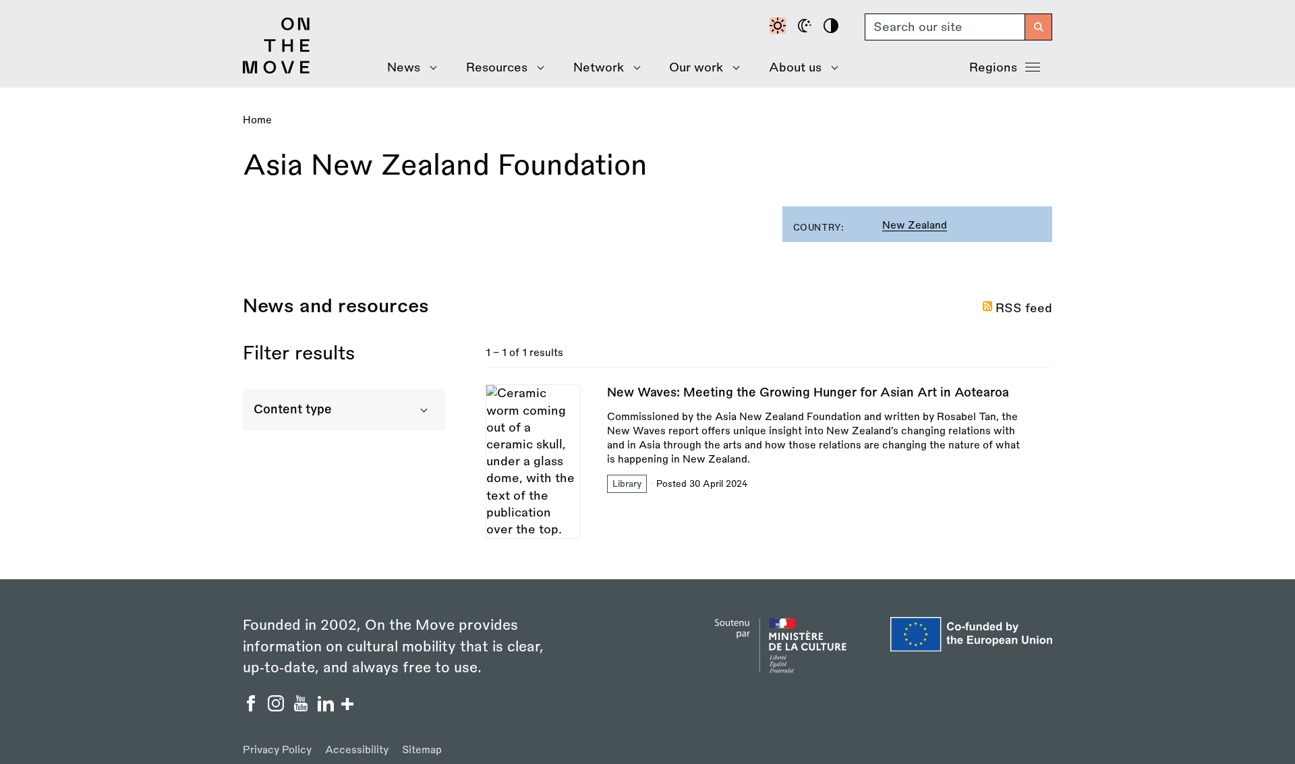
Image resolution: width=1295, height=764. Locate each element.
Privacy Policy (277, 750)
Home (257, 120)
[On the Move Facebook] (252, 707)
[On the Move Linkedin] (327, 707)
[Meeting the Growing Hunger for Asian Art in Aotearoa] (769, 461)
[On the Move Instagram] (277, 707)
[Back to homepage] (276, 70)
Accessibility (356, 750)
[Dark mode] (806, 26)
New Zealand (914, 226)
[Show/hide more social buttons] (347, 705)
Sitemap (422, 750)
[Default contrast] (780, 26)
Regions (993, 67)
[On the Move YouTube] (302, 707)
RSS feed (1024, 308)
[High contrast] (832, 26)
